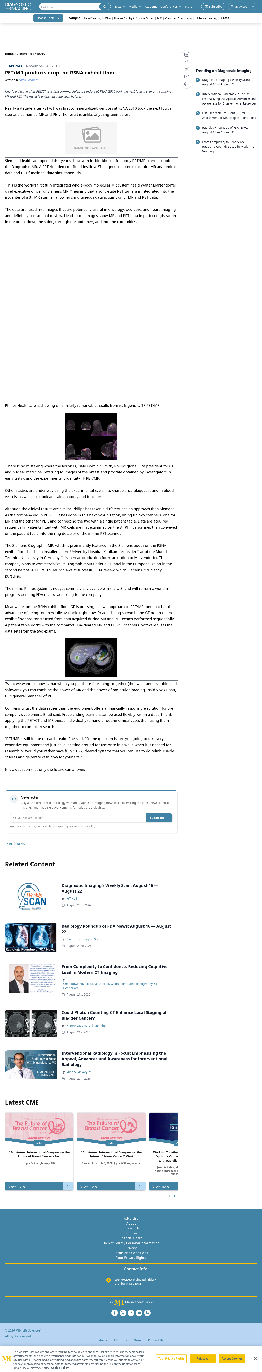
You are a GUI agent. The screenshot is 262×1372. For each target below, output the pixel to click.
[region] (131, 1359)
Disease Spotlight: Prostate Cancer (134, 18)
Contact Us (131, 1228)
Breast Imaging (92, 18)
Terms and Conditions (131, 1253)
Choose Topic (45, 18)
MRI (159, 18)
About (131, 1223)
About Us (120, 1340)
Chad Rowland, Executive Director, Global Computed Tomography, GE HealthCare (110, 986)
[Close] (255, 1358)
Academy (151, 6)
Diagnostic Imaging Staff (83, 939)
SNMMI (224, 18)
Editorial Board (131, 1238)
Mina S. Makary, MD (80, 1072)
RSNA (107, 18)
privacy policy (87, 826)
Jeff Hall (71, 898)
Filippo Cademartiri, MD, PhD (86, 1025)
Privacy (131, 1248)
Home (9, 54)
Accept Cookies (232, 1358)
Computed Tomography (178, 18)
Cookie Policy (60, 1368)
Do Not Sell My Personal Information (131, 1243)
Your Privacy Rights (131, 1257)
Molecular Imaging (206, 18)
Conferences (169, 6)
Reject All (202, 1358)
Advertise (131, 1218)
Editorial (131, 1233)
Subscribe (157, 818)
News (137, 1340)
